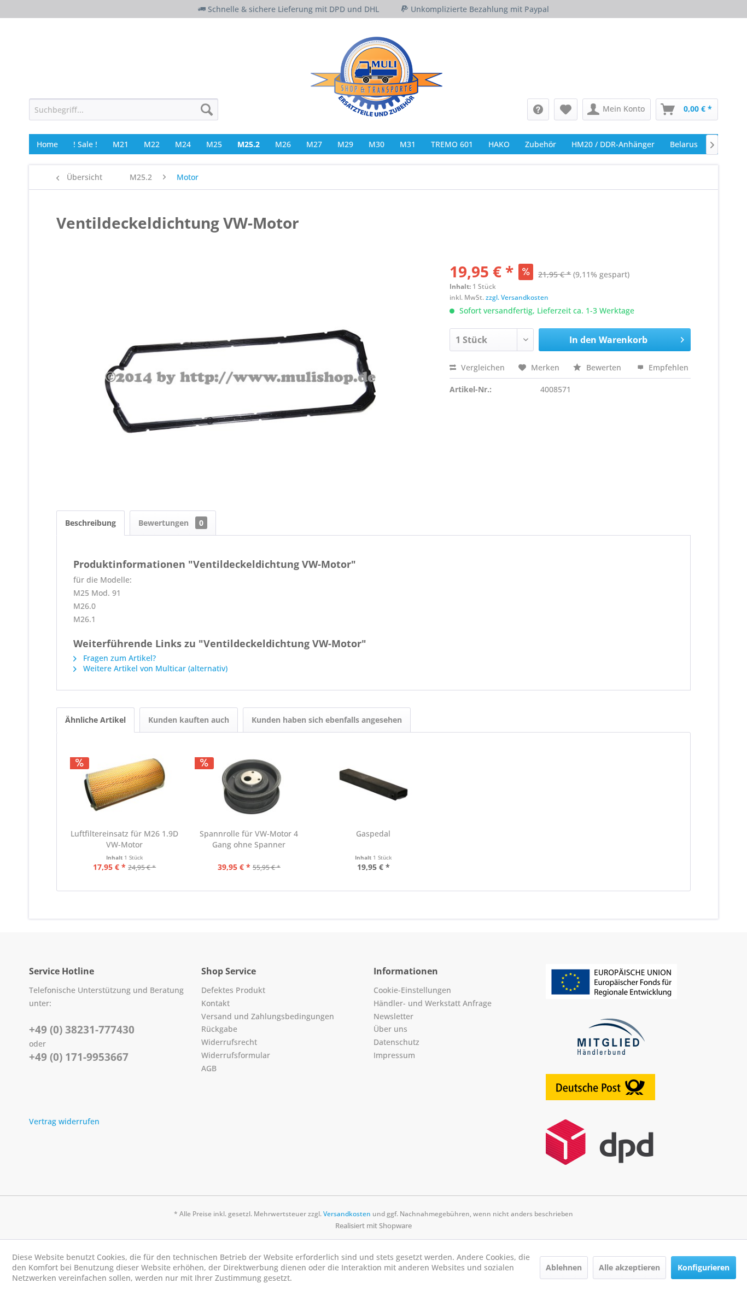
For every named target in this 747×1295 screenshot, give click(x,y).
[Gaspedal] (373, 784)
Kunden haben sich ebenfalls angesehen (327, 720)
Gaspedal (373, 833)
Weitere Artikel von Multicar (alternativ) (154, 668)
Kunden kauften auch (188, 720)
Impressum (394, 1055)
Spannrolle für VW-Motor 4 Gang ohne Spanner (249, 839)
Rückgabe (219, 1029)
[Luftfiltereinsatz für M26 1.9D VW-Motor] (125, 784)
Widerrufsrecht (229, 1042)
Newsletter (393, 1016)
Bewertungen (170, 523)
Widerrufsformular (235, 1055)
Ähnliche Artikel (95, 720)
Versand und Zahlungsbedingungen (267, 1016)
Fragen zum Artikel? (118, 658)
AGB (209, 1068)
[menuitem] (123, 109)
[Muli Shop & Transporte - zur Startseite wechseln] (376, 77)
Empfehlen (667, 367)
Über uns (390, 1029)
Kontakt (215, 1003)
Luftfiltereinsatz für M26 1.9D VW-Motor (124, 839)
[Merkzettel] (565, 109)
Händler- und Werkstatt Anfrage (433, 1003)
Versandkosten (347, 1213)
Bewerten (603, 367)
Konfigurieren (704, 1267)
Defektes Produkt (233, 990)
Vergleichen (482, 367)
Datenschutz (396, 1042)
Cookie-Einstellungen (412, 990)
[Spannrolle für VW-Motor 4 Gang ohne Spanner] (249, 784)
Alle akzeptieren (629, 1267)
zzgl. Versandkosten (517, 297)
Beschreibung (90, 523)
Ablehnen (564, 1267)
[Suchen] (206, 109)
